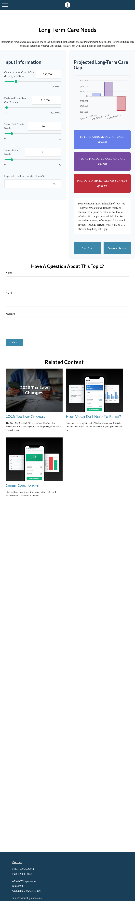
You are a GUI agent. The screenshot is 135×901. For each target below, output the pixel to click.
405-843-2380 (27, 869)
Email (9, 293)
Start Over (87, 248)
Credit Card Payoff (22, 485)
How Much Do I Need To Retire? (93, 416)
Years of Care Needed (11, 152)
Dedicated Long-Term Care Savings (15, 100)
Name (9, 272)
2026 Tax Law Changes (25, 416)
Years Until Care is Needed (14, 126)
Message (10, 313)
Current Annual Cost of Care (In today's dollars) (19, 74)
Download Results (117, 248)
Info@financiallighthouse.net (27, 898)
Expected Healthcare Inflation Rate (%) (24, 176)
